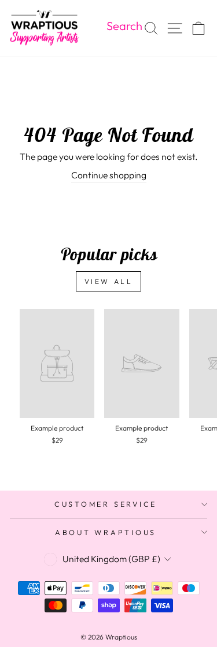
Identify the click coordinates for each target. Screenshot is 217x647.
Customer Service (105, 503)
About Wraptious (105, 532)
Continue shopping (108, 175)
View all (108, 281)
